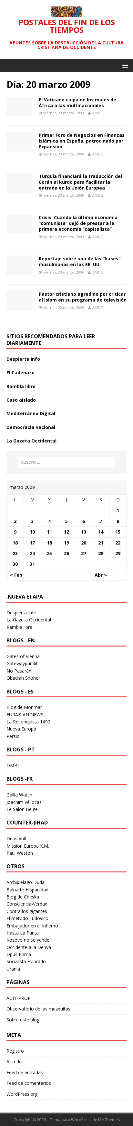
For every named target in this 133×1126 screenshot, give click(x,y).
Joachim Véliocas (24, 802)
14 (100, 532)
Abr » (101, 575)
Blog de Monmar (24, 707)
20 (83, 543)
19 (66, 543)
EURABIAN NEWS (24, 715)
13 (83, 532)
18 (49, 543)
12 (66, 532)
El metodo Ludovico (27, 918)
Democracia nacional (30, 427)
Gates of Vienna (23, 656)
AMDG (97, 112)
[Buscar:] (67, 462)
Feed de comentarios (28, 1083)
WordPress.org (21, 1094)
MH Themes (109, 1119)
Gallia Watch (19, 795)
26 (66, 553)
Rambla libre (21, 386)
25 (49, 553)
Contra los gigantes (26, 911)
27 (83, 553)
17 (32, 543)
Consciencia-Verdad (26, 904)
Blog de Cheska (22, 897)
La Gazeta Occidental (31, 441)
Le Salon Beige (22, 809)
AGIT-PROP (18, 998)
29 (117, 553)
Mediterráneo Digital (30, 413)
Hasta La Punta (22, 933)
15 (117, 532)
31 (32, 564)
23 (15, 553)
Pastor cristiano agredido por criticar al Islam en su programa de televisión (83, 297)
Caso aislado (21, 400)
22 (117, 543)
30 (15, 564)
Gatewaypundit (22, 663)
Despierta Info (23, 359)
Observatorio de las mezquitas (38, 1009)
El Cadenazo (20, 372)
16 (15, 543)
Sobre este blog (22, 1020)
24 (32, 553)
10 (32, 532)
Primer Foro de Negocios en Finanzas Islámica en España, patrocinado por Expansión (82, 141)
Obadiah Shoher (23, 678)
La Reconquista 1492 (28, 722)
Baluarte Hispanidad (27, 890)
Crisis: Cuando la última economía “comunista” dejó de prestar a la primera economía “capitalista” (78, 223)
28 (100, 553)
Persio (13, 736)
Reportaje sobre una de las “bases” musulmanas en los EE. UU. (79, 261)
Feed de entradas (24, 1072)
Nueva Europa (21, 729)
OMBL (13, 765)
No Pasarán (18, 671)
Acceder (14, 1061)
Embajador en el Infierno (32, 926)
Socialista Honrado (26, 961)
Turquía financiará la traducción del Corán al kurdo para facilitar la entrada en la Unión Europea (80, 182)
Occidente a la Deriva (28, 947)
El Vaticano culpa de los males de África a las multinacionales (77, 102)
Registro (15, 1051)
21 (100, 543)
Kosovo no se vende (27, 940)
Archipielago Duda (25, 882)
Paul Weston (19, 853)
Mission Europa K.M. (27, 846)
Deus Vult (16, 838)
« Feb (16, 575)
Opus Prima (18, 954)
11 (49, 532)
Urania (13, 969)
